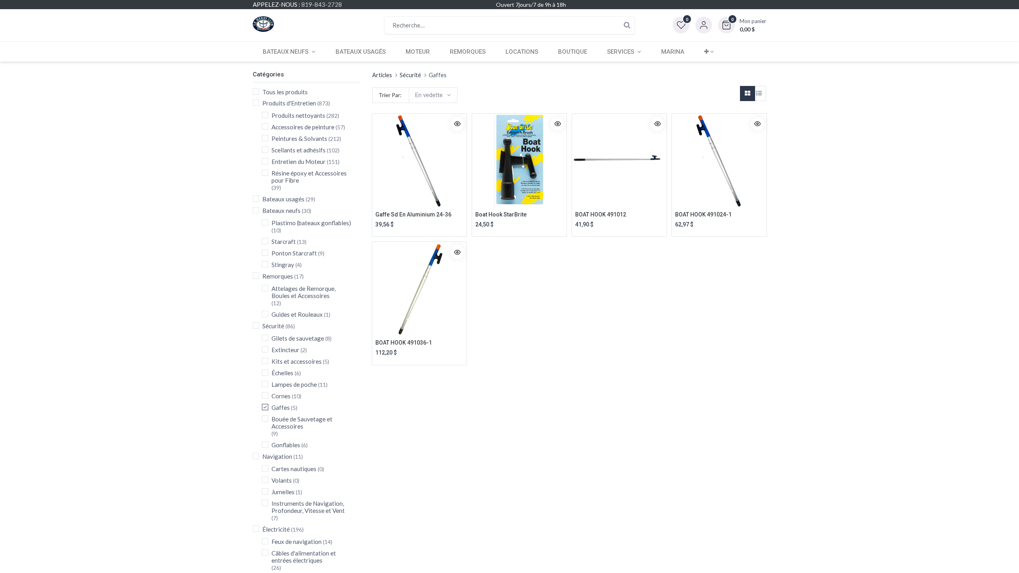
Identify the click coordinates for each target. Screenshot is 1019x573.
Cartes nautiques (293, 468)
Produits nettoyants (298, 115)
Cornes (281, 396)
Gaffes (280, 407)
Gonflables (285, 444)
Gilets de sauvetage (297, 338)
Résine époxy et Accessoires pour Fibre (309, 177)
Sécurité (273, 325)
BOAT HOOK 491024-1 (703, 214)
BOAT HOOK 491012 (600, 214)
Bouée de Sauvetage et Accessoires (301, 422)
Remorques (277, 276)
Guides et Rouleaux (297, 314)
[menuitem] (361, 52)
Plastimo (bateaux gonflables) (311, 222)
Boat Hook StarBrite (501, 214)
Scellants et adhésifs (298, 150)
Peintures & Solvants (299, 138)
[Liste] (758, 93)
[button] (742, 25)
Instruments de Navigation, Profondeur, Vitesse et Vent (308, 507)
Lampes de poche (294, 384)
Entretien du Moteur (298, 161)
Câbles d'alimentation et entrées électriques (303, 557)
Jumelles (283, 491)
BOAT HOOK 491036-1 (403, 342)
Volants (281, 480)
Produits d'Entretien (289, 103)
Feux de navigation (296, 541)
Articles (382, 75)
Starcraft (283, 241)
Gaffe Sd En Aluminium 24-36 (413, 214)
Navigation (277, 456)
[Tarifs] (747, 93)
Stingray (282, 264)
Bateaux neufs (281, 210)
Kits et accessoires (296, 361)
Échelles (282, 372)
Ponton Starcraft (294, 253)
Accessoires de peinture (302, 127)
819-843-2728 (321, 4)
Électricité (276, 529)
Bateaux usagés (283, 199)
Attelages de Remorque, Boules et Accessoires (303, 292)
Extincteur (285, 349)
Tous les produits (285, 92)
